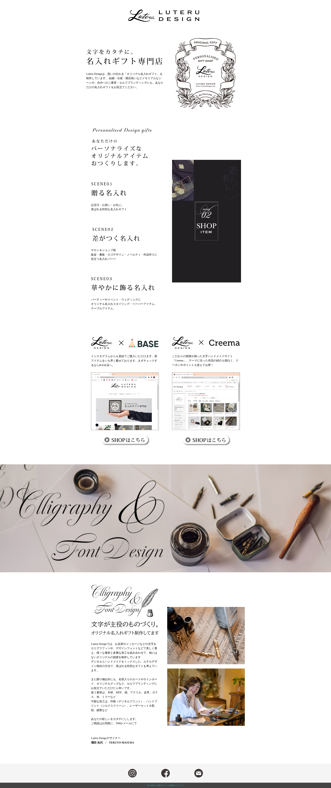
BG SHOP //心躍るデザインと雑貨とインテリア (165, 785)
